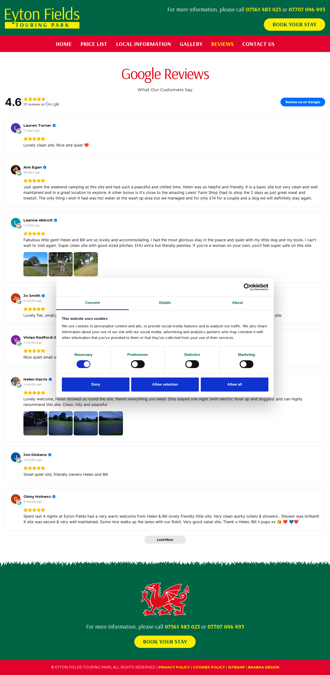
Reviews (222, 43)
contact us (258, 43)
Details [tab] (165, 303)
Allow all (234, 384)
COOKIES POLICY (209, 667)
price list (93, 43)
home (64, 43)
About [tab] (237, 303)
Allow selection (165, 384)
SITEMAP (236, 667)
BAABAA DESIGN (263, 667)
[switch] (138, 364)
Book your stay (294, 24)
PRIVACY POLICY (174, 667)
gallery (191, 43)
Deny (95, 384)
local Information (143, 43)
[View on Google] (16, 128)
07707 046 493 (307, 9)
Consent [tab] (92, 303)
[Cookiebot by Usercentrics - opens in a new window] (247, 287)
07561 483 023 (263, 9)
